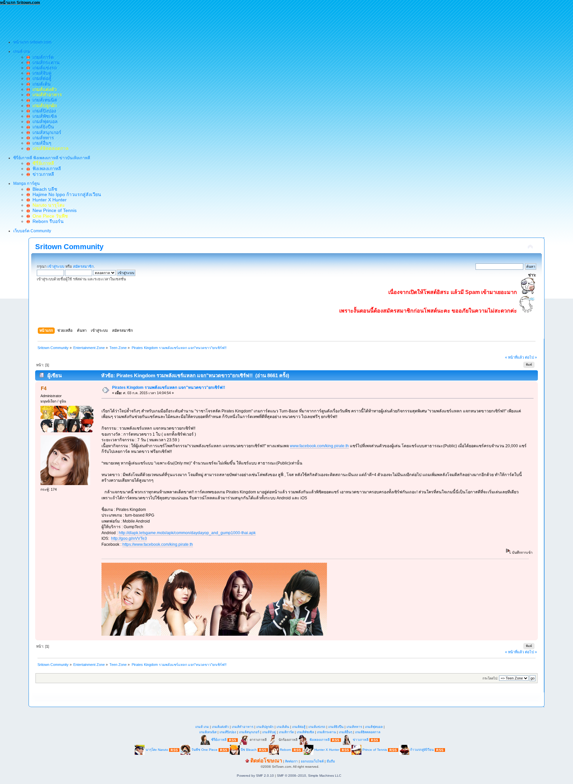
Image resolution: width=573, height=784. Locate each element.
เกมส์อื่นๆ (40, 143)
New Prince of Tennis (53, 210)
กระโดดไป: (490, 678)
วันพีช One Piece (205, 749)
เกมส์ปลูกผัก (265, 727)
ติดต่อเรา (291, 761)
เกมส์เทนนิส (43, 100)
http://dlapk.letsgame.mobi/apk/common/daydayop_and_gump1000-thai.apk (187, 533)
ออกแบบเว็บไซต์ (312, 761)
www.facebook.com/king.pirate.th (319, 446)
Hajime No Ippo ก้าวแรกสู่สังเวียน (65, 194)
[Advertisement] (120, 20)
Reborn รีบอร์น (47, 221)
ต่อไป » (531, 357)
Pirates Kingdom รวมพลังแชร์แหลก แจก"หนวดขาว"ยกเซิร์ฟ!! (168, 387)
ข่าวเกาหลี (42, 174)
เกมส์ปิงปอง (43, 110)
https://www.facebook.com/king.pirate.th (157, 544)
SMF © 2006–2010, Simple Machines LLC (309, 775)
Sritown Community (69, 247)
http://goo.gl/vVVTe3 (129, 538)
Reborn (285, 749)
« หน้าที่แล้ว (514, 357)
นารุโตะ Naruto (157, 749)
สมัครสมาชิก (83, 266)
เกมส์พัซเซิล (43, 116)
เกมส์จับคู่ (40, 73)
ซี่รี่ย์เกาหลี (218, 740)
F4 (43, 388)
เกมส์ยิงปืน (42, 126)
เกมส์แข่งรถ (43, 67)
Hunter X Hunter (48, 199)
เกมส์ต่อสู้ (40, 78)
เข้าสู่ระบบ (55, 266)
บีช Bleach (249, 749)
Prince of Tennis (374, 749)
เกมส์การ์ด (42, 57)
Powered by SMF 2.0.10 (255, 775)
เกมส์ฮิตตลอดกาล (367, 732)
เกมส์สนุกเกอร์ (45, 132)
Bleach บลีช (43, 189)
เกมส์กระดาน (45, 62)
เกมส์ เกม (202, 727)
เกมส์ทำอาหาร (242, 727)
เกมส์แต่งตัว (220, 727)
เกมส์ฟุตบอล (44, 121)
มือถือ (331, 761)
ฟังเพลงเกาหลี (45, 168)
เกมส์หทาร (42, 137)
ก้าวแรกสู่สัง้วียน (422, 749)
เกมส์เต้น (40, 84)
